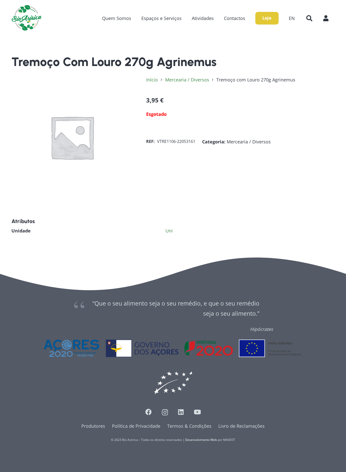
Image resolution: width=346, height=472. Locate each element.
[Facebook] (148, 412)
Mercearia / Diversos (187, 80)
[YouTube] (197, 412)
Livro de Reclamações (241, 426)
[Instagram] (165, 412)
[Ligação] (26, 18)
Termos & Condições (189, 426)
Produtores (93, 426)
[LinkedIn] (181, 412)
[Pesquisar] (309, 18)
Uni (169, 231)
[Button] (328, 18)
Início (152, 80)
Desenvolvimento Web (201, 440)
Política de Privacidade (136, 426)
